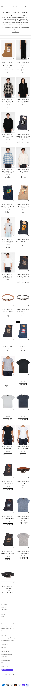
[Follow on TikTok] (13, 674)
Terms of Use (4, 609)
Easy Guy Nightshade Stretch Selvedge (8, 519)
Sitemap (3, 614)
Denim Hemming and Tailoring (8, 638)
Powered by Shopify (19, 682)
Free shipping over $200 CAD (15, 2)
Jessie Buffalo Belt (7, 311)
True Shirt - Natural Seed (23, 172)
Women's (17, 32)
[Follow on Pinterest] (9, 674)
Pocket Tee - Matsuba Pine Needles (8, 242)
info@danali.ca (4, 666)
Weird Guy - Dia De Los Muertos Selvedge (23, 137)
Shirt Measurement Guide (6, 630)
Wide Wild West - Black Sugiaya (23, 65)
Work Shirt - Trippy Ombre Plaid (8, 102)
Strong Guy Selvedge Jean (23, 277)
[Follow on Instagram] (6, 674)
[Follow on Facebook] (2, 674)
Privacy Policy (4, 607)
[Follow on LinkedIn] (17, 674)
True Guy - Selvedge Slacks (23, 207)
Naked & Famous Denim (8, 62)
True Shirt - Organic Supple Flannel (8, 172)
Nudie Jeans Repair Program (7, 640)
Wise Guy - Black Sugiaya (8, 137)
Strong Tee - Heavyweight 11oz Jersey (8, 278)
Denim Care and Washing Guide (8, 623)
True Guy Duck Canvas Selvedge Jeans (8, 65)
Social (2, 616)
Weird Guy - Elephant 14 (23, 241)
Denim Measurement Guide (7, 626)
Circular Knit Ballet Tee (8, 380)
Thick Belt (23, 483)
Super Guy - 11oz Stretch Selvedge (8, 484)
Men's (13, 32)
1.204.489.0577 (4, 665)
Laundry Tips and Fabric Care (7, 628)
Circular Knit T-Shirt (23, 380)
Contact (3, 612)
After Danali (3, 647)
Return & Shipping (5, 604)
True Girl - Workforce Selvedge (23, 345)
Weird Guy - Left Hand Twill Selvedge (7, 554)
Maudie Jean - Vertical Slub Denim (8, 207)
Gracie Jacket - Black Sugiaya (23, 102)
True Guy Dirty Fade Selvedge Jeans (8, 345)
